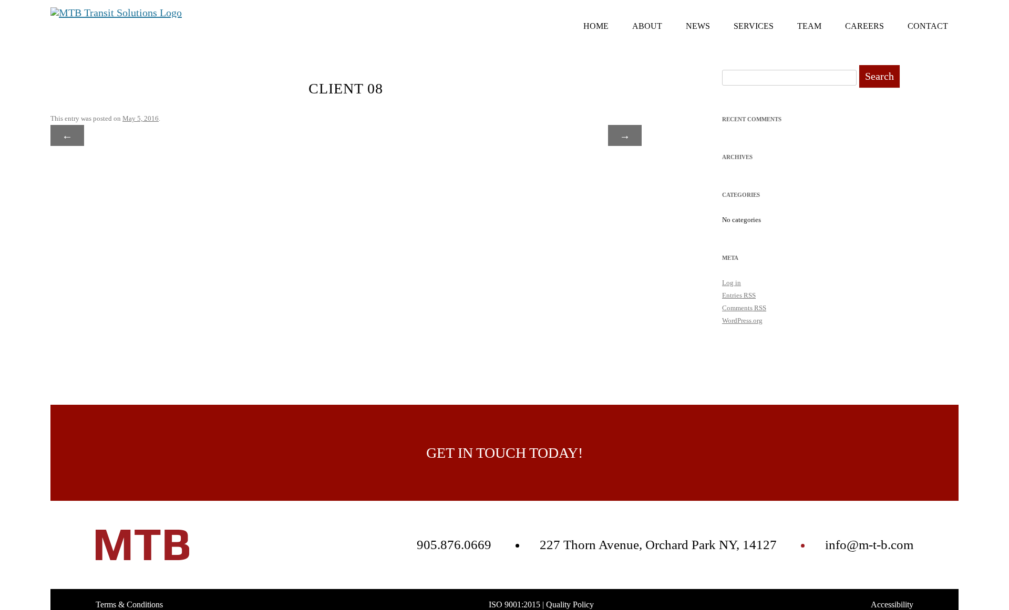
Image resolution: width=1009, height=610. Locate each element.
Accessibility (892, 604)
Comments (744, 308)
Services (754, 26)
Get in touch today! (504, 453)
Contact (928, 26)
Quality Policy (570, 604)
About (647, 26)
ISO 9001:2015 (514, 604)
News (698, 26)
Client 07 (598, 135)
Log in (731, 283)
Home (596, 26)
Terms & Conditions (129, 604)
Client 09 (94, 135)
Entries (739, 295)
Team (809, 26)
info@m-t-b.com (869, 545)
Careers (864, 26)
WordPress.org (742, 320)
